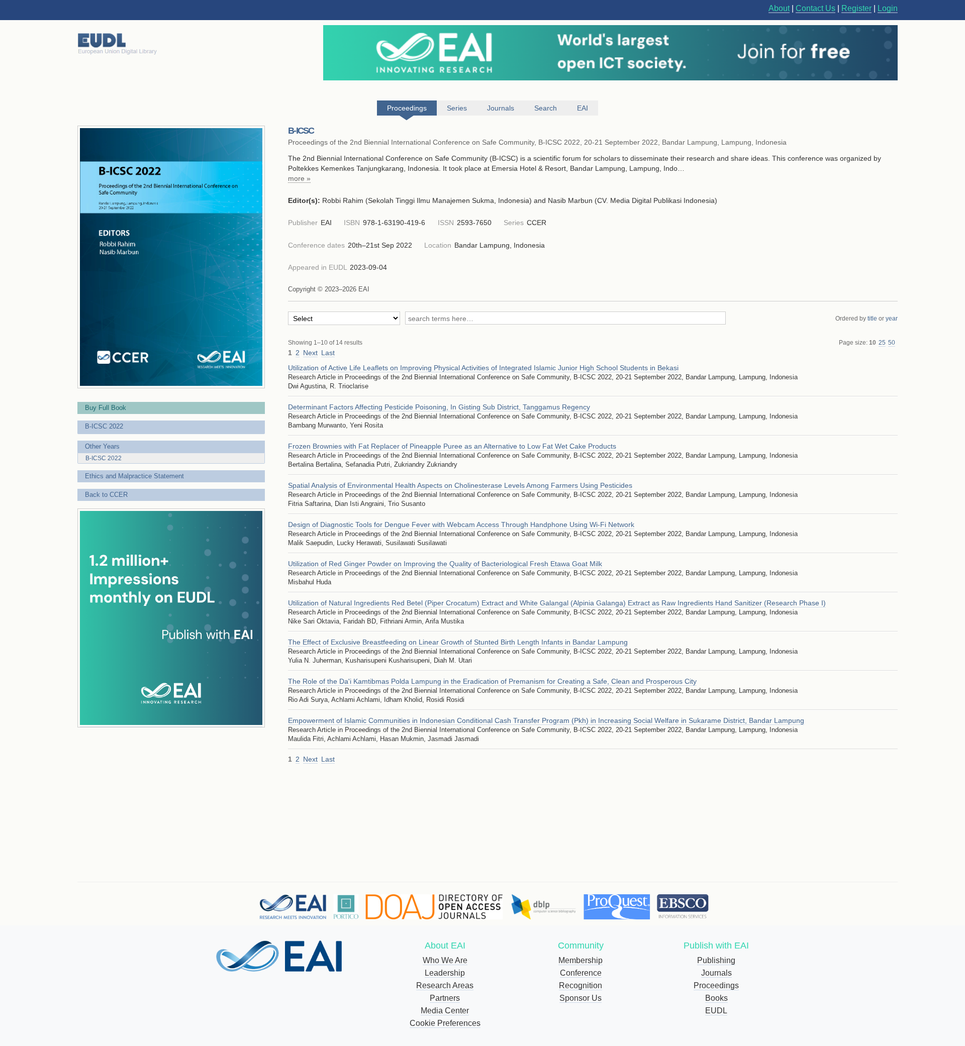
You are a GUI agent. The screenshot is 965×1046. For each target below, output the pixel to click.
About (779, 8)
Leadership (445, 973)
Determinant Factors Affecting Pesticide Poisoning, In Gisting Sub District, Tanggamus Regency (439, 407)
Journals (716, 973)
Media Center (445, 1010)
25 (882, 342)
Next (310, 353)
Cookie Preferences (445, 1023)
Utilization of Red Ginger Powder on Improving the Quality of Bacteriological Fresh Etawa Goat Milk (445, 564)
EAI (582, 108)
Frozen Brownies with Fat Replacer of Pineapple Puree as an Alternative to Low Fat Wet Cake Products (452, 446)
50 (891, 342)
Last (328, 353)
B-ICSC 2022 (104, 426)
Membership (580, 960)
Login (888, 8)
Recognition (580, 985)
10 (872, 342)
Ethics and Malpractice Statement (134, 476)
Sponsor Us (580, 998)
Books (716, 998)
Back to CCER (106, 494)
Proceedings (716, 985)
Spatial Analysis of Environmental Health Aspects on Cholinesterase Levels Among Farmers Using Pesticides (460, 485)
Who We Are (445, 960)
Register (856, 8)
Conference (581, 973)
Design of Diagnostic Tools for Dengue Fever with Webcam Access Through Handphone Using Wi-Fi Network (461, 524)
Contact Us (815, 8)
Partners (445, 998)
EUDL (716, 1010)
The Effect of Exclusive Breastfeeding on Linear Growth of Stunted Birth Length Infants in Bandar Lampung (458, 642)
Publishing (716, 960)
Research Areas (444, 985)
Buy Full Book (105, 407)
